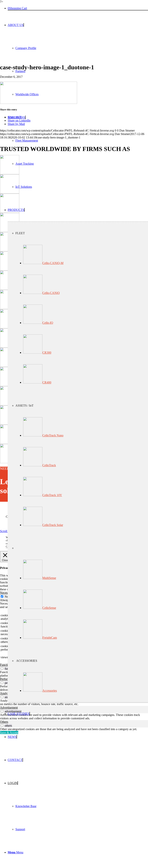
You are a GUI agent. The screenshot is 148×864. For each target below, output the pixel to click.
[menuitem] (78, 59)
